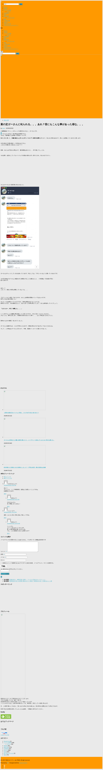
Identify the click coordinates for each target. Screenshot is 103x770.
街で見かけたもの (9, 753)
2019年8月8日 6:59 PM (10, 485)
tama (3, 128)
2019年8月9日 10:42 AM (13, 523)
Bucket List (7, 741)
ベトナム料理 (7, 10)
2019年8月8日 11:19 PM (10, 512)
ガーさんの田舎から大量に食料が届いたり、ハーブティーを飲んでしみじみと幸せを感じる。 (29, 440)
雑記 (5, 19)
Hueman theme (23, 763)
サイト (2, 560)
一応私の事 (7, 20)
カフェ (9, 11)
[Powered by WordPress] (7, 762)
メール (3, 557)
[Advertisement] (49, 170)
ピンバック (8, 478)
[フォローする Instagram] (4, 768)
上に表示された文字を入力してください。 (12, 569)
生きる (5, 22)
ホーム (5, 7)
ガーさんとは (10, 17)
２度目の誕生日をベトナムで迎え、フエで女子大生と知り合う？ (21, 412)
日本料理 (6, 13)
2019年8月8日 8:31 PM (13, 499)
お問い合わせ (7, 23)
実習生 (5, 8)
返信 (5, 493)
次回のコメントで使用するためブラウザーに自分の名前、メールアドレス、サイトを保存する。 (28, 563)
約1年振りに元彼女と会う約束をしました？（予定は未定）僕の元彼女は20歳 (25, 467)
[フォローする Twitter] (4, 766)
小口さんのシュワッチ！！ (11, 25)
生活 (5, 14)
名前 (3, 554)
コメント (8, 476)
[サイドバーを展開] (1, 577)
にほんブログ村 (5, 735)
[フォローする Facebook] (4, 765)
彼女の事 (6, 16)
